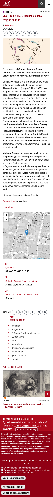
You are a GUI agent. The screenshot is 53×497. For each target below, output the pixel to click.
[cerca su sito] (41, 4)
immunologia (18, 352)
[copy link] (5, 33)
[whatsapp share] (11, 33)
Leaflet (33, 258)
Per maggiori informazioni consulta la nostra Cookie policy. (26, 461)
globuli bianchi (19, 355)
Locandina (8, 207)
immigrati (16, 326)
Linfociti (15, 359)
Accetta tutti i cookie (13, 487)
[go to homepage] (6, 3)
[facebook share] (23, 33)
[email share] (35, 33)
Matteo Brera (18, 337)
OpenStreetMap (40, 258)
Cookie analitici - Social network (19, 472)
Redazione (9, 25)
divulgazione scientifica (23, 348)
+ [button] (6, 215)
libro (14, 340)
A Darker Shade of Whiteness (26, 333)
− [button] (6, 219)
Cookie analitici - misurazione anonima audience (27, 470)
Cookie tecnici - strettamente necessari (22, 468)
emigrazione (18, 329)
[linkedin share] (29, 33)
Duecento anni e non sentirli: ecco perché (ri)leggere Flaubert (23, 405)
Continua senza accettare (16, 493)
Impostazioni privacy (26, 429)
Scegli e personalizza (13, 478)
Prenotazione (9, 201)
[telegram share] (17, 33)
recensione (17, 344)
